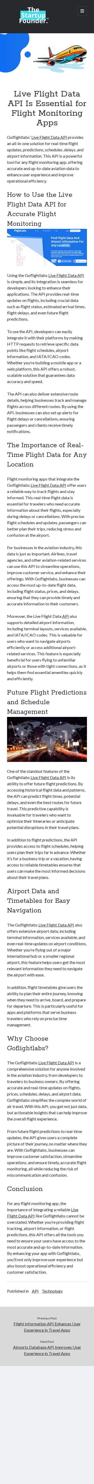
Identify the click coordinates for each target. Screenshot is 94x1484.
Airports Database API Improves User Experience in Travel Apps (47, 1350)
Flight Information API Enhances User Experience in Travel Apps (47, 1326)
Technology (52, 1290)
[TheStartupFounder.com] (33, 22)
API (65, 616)
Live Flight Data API (49, 137)
